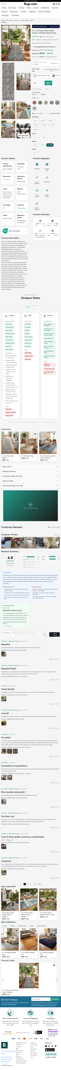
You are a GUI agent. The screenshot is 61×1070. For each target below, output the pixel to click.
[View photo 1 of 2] (3, 777)
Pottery (29, 8)
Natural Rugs (5, 15)
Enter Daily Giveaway (21, 1061)
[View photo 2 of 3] (9, 751)
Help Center (33, 1049)
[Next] (56, 446)
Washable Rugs (45, 8)
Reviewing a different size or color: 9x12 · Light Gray (14, 676)
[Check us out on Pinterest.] (56, 1046)
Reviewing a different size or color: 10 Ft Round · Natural (15, 622)
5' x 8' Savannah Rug (27, 456)
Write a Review (55, 634)
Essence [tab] (12, 926)
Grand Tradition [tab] (41, 926)
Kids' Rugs (23, 11)
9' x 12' (52, 125)
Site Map (18, 1052)
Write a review (49, 36)
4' (39, 137)
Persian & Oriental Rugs (44, 11)
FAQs (31, 1047)
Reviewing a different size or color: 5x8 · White (13, 868)
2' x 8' (42, 145)
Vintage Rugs (32, 11)
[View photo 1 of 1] (3, 654)
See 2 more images (23, 135)
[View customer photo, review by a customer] (7, 542)
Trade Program (20, 1058)
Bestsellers (18, 1057)
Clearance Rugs (14, 11)
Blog (17, 1048)
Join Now (55, 999)
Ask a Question (37, 89)
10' (44, 137)
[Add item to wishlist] (16, 434)
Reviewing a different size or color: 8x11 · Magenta (13, 650)
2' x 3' (35, 120)
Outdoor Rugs (12, 8)
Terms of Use (5, 1051)
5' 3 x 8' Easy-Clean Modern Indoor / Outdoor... (8, 914)
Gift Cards (4, 11)
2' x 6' (35, 145)
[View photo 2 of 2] (9, 777)
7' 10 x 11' (44, 125)
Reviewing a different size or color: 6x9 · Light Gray (14, 797)
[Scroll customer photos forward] (57, 542)
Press (31, 1057)
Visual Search (55, 8)
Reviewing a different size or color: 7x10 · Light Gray (14, 694)
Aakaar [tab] (31, 926)
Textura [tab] (5, 926)
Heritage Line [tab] (22, 926)
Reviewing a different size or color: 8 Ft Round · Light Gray (16, 773)
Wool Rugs (21, 8)
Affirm (17, 1054)
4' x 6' (50, 120)
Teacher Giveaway (20, 1063)
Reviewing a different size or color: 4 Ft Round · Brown (15, 824)
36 (35, 884)
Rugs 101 (32, 1051)
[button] (27, 27)
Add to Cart (48, 83)
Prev (21, 884)
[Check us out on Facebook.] (46, 1046)
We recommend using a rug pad (52, 70)
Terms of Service (51, 1005)
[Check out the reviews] (51, 1055)
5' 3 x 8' (36, 125)
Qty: (34, 83)
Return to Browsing (6, 20)
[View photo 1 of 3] (3, 751)
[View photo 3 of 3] (15, 751)
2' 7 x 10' (50, 145)
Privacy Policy (34, 1004)
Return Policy (33, 1053)
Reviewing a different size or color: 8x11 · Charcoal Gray (15, 842)
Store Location (19, 1050)
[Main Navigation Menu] (2, 4)
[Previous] (3, 446)
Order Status (33, 1045)
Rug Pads (36, 8)
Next (40, 884)
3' (34, 137)
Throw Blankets (15, 15)
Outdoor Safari (24, 20)
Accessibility (33, 1055)
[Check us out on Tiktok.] (52, 1046)
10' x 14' (36, 129)
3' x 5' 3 (43, 120)
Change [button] (43, 94)
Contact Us (33, 1043)
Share (47, 89)
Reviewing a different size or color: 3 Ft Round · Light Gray (16, 747)
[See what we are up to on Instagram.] (49, 1046)
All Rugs (4, 8)
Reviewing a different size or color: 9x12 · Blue (12, 719)
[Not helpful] (59, 679)
